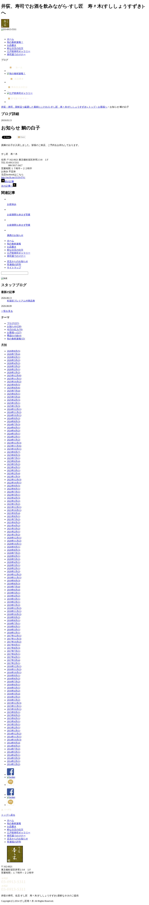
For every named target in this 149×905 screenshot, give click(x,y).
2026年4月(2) (13, 363)
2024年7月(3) (13, 424)
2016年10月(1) (14, 672)
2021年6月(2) (13, 522)
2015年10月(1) (14, 709)
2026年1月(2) (13, 372)
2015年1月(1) (13, 730)
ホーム (10, 39)
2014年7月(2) (13, 749)
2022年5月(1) (13, 495)
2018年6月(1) (13, 626)
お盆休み (11, 204)
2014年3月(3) (13, 758)
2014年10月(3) (14, 740)
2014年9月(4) (13, 743)
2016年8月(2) (13, 678)
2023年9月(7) (13, 452)
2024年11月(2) (14, 412)
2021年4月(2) (13, 525)
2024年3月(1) (13, 433)
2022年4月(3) (13, 498)
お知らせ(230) (14, 326)
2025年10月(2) (14, 381)
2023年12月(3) (14, 443)
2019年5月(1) (13, 593)
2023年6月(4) (13, 461)
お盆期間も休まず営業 (18, 214)
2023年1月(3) (13, 476)
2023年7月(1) (13, 458)
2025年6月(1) (13, 394)
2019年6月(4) (13, 590)
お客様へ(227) (14, 332)
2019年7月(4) (13, 587)
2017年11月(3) (14, 639)
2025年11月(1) (14, 378)
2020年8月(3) (13, 550)
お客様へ (102, 107)
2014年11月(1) (14, 736)
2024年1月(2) (13, 440)
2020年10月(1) (14, 544)
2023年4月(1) (13, 467)
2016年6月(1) (13, 684)
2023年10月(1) (14, 449)
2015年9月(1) (13, 712)
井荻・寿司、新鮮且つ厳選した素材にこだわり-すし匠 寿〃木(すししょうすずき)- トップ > (49, 107)
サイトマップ (14, 267)
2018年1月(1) (13, 632)
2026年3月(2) (13, 366)
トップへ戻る (8, 815)
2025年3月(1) (13, 403)
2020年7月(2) (13, 553)
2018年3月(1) (13, 629)
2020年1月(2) (13, 571)
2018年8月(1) (13, 620)
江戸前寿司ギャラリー (18, 51)
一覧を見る (7, 311)
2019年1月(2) (13, 605)
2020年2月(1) (13, 568)
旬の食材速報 (14, 244)
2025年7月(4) (13, 391)
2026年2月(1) (13, 369)
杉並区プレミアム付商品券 (21, 301)
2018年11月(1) (14, 611)
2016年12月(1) (14, 666)
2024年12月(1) (14, 409)
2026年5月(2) (13, 360)
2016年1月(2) (13, 700)
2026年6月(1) (13, 357)
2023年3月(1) (13, 470)
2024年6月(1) (13, 427)
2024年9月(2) (13, 418)
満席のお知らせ (15, 235)
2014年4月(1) (13, 755)
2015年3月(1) (13, 724)
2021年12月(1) (14, 507)
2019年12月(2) (14, 574)
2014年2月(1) (13, 761)
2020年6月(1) (13, 556)
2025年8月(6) (13, 388)
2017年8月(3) (13, 648)
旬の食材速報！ (15, 42)
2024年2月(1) (13, 437)
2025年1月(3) (13, 406)
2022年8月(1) (13, 489)
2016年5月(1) (13, 688)
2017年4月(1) (13, 657)
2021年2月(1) (13, 531)
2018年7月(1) (13, 623)
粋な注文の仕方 (15, 48)
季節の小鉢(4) (14, 335)
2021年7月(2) (13, 519)
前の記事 (9, 181)
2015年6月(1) (13, 718)
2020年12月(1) (14, 538)
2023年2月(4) (13, 473)
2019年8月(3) (13, 583)
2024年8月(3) (13, 421)
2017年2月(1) (13, 663)
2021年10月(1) (14, 510)
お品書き (11, 45)
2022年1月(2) (13, 504)
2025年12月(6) (14, 375)
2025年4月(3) (13, 400)
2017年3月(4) (13, 660)
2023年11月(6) (14, 446)
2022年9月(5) (13, 485)
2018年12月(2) (14, 608)
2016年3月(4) (13, 694)
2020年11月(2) (14, 541)
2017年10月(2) (14, 642)
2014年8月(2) (13, 746)
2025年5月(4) (13, 397)
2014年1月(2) (13, 764)
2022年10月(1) (14, 482)
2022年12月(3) (14, 479)
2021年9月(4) (13, 513)
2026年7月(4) (13, 354)
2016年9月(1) (13, 675)
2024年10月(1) (14, 415)
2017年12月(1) (14, 635)
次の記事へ (7, 186)
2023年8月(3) (13, 455)
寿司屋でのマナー (16, 54)
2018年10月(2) (14, 614)
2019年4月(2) (13, 596)
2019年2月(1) (13, 602)
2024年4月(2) (13, 430)
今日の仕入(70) (14, 329)
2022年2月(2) (13, 501)
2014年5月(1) (13, 752)
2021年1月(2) (13, 534)
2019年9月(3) (13, 580)
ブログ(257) (13, 323)
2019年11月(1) (14, 577)
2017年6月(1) (13, 654)
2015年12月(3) (14, 703)
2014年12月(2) (14, 733)
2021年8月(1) (13, 516)
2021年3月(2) (13, 528)
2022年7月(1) (13, 492)
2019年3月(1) (13, 599)
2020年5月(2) (13, 559)
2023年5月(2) (13, 464)
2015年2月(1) (13, 727)
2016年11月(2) (14, 669)
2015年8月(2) (13, 715)
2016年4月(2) (13, 691)
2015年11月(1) (14, 706)
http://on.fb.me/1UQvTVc (13, 177)
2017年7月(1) (13, 651)
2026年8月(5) (13, 351)
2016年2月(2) (13, 697)
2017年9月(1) (13, 645)
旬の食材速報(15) (16, 338)
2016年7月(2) (13, 681)
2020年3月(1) (13, 565)
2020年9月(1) (13, 547)
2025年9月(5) (13, 384)
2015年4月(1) (13, 721)
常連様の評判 (14, 264)
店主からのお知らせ (17, 261)
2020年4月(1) (13, 562)
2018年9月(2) (13, 617)
